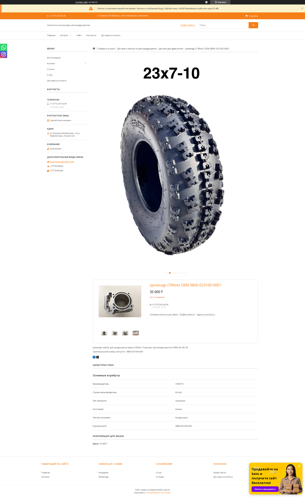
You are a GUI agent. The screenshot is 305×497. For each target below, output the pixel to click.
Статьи (50, 69)
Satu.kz (167, 489)
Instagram (103, 472)
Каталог (64, 35)
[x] (97, 357)
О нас (50, 74)
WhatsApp (104, 476)
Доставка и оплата (110, 35)
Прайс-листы (219, 472)
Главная (51, 35)
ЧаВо (78, 35)
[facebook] (94, 357)
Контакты (91, 35)
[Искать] (253, 25)
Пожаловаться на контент (159, 492)
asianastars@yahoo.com (62, 161)
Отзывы (160, 476)
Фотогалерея (54, 57)
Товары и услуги (106, 48)
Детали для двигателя (171, 48)
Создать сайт (81, 2)
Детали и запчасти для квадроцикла (136, 48)
